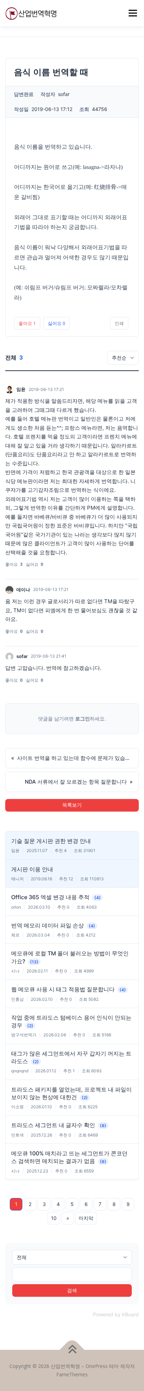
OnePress (97, 1366)
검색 (72, 1290)
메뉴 (131, 13)
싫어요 (56, 323)
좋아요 (27, 323)
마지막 (86, 1218)
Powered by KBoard (116, 1314)
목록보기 (72, 805)
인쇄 (119, 323)
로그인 (82, 719)
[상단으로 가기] (72, 1350)
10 (54, 1218)
